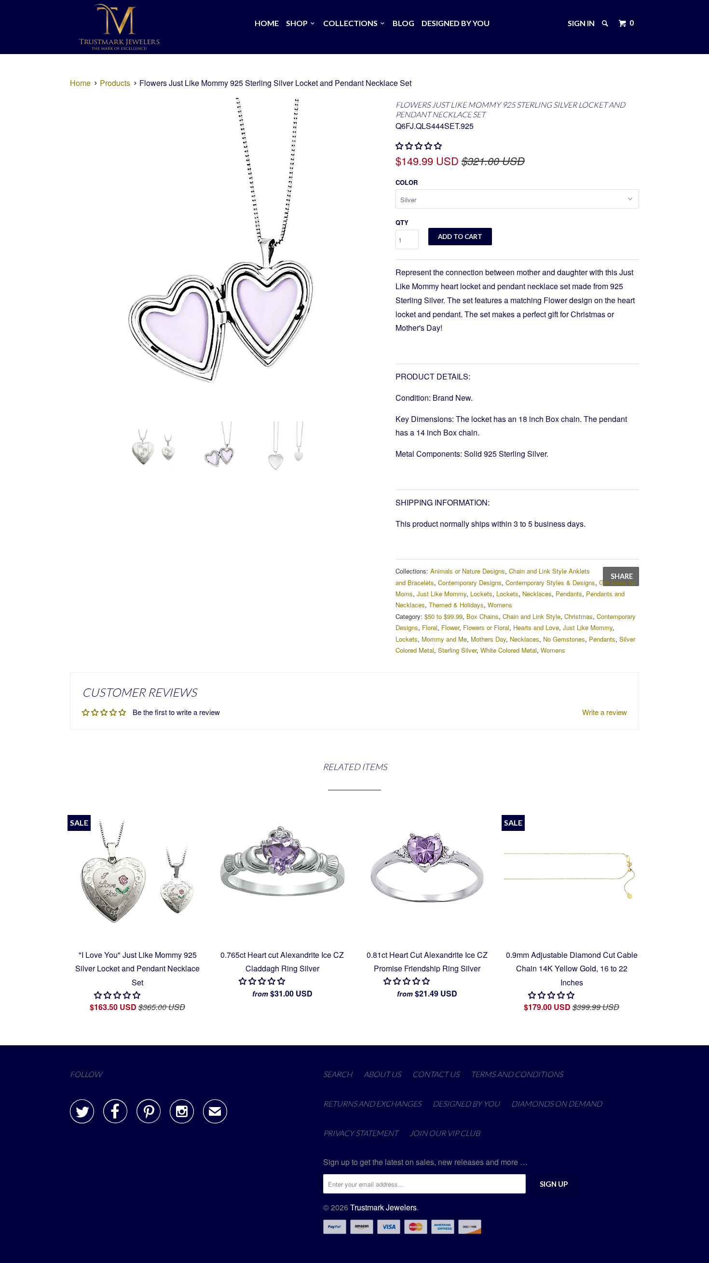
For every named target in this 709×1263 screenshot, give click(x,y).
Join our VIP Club (444, 1132)
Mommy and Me (444, 639)
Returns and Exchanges (372, 1103)
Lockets (481, 593)
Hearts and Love (536, 627)
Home (267, 23)
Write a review (604, 712)
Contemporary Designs (470, 582)
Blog (403, 23)
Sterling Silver (457, 650)
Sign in (581, 23)
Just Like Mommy (441, 593)
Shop (298, 23)
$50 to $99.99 (443, 616)
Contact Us (435, 1074)
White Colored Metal (508, 650)
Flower (450, 627)
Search (337, 1074)
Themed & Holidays (456, 604)
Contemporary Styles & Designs (550, 582)
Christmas (578, 616)
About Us (382, 1074)
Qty (402, 222)
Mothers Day (488, 639)
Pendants (569, 593)
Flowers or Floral (486, 627)
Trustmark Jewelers (383, 1207)
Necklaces (537, 593)
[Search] (606, 23)
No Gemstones (564, 639)
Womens (500, 604)
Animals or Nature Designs (467, 570)
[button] (263, 980)
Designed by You (456, 23)
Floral (429, 627)
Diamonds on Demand (556, 1103)
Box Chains (482, 616)
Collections (352, 23)
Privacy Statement (360, 1132)
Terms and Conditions (517, 1074)
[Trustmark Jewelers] (119, 27)
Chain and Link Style (531, 616)
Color (406, 182)
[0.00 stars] (419, 145)
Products (115, 82)
